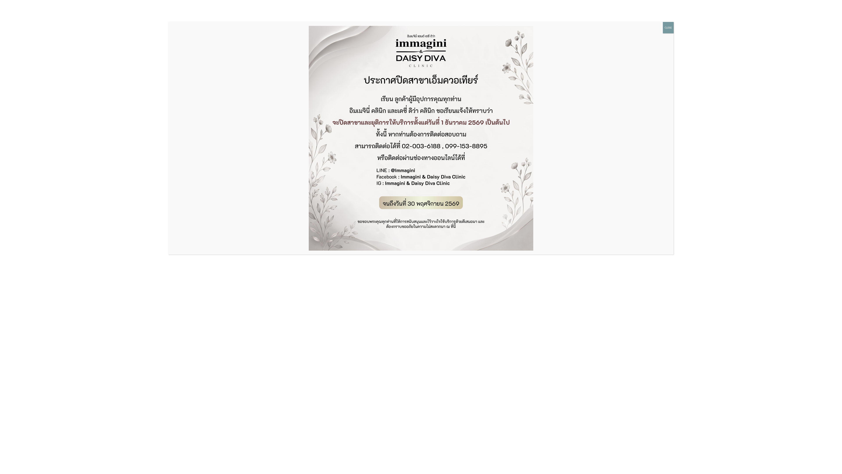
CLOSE (668, 27)
